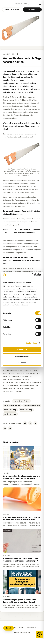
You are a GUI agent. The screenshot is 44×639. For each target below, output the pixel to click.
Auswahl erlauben (22, 356)
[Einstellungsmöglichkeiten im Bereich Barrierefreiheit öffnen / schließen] (39, 634)
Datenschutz (31, 627)
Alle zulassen (22, 350)
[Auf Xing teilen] (35, 423)
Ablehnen (22, 363)
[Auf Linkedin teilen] (10, 428)
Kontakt (21, 627)
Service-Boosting (10, 410)
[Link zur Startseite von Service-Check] (22, 5)
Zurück (8, 628)
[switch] (38, 320)
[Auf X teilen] (30, 423)
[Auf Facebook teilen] (25, 423)
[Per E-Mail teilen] (5, 428)
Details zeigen (31, 343)
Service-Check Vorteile (21, 401)
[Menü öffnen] (40, 4)
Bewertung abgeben (12, 9)
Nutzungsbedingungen (22, 632)
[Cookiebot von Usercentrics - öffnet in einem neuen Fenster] (31, 274)
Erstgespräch (32, 9)
